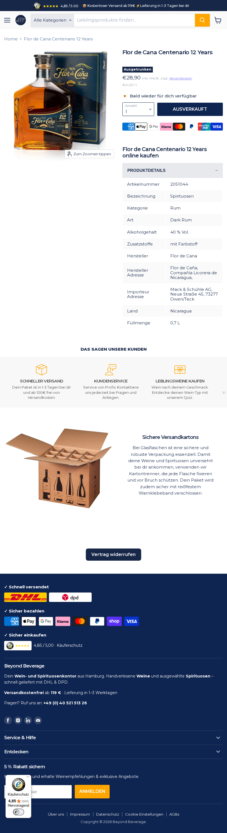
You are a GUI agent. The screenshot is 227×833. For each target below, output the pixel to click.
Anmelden (92, 791)
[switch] (18, 812)
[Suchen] (202, 20)
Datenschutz (107, 814)
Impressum (80, 814)
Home (11, 39)
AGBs (174, 814)
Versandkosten (180, 78)
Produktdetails (146, 170)
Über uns (56, 814)
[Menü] (28, 778)
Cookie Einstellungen (144, 814)
